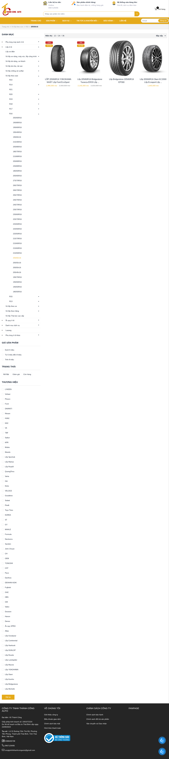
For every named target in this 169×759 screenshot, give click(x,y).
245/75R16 (17, 200)
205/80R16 (17, 161)
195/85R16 (17, 123)
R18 (10, 104)
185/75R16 (17, 152)
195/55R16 (17, 282)
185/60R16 (17, 171)
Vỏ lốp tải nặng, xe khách (15, 61)
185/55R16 (17, 292)
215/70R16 (17, 238)
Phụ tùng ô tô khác (13, 335)
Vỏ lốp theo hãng (12, 311)
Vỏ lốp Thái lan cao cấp (15, 316)
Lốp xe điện (10, 52)
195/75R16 (17, 277)
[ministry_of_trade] (57, 738)
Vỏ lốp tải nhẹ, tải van (14, 66)
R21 (10, 89)
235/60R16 (17, 214)
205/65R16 (17, 176)
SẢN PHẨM (51, 21)
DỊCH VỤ (66, 21)
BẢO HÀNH (108, 21)
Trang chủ (5, 27)
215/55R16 (17, 253)
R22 (10, 80)
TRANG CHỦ (36, 21)
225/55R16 (17, 229)
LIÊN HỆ (123, 21)
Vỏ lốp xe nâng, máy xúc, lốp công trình (21, 56)
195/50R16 (17, 287)
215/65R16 (17, 243)
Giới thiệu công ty (51, 715)
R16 (27, 27)
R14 (10, 85)
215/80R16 (17, 156)
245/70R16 (17, 205)
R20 (10, 94)
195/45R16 (17, 132)
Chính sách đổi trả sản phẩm (97, 719)
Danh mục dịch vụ (13, 325)
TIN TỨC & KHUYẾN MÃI (87, 21)
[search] (137, 13)
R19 (10, 99)
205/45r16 (17, 272)
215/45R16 (17, 142)
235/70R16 (17, 210)
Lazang (8, 330)
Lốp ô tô (9, 47)
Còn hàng (27, 374)
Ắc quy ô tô (10, 320)
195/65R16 (17, 127)
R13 (10, 301)
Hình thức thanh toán (52, 728)
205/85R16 (17, 147)
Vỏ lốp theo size (17, 27)
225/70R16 (17, 219)
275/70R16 (17, 181)
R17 (10, 109)
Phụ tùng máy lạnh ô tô (15, 42)
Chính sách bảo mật (52, 724)
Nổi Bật (6, 374)
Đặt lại (8, 697)
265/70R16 (17, 190)
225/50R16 (17, 234)
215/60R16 (17, 248)
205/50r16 (17, 267)
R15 (10, 296)
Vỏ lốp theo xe (11, 306)
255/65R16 (17, 118)
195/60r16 (17, 137)
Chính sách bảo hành (94, 715)
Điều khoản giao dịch (52, 719)
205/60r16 (17, 258)
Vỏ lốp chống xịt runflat (15, 71)
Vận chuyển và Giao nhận (96, 724)
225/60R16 (17, 224)
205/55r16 (17, 263)
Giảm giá (16, 374)
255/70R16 (17, 195)
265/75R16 (17, 185)
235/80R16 (17, 166)
